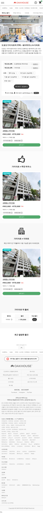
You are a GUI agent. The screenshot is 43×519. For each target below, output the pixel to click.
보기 (34, 319)
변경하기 (35, 64)
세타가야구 (36, 435)
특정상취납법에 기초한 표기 (11, 375)
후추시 (32, 442)
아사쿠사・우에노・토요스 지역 (10, 431)
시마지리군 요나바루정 (7, 503)
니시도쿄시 (20, 446)
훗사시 (33, 446)
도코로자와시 (32, 451)
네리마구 (11, 440)
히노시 (30, 444)
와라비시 (26, 453)
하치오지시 (4, 442)
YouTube (29, 392)
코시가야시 (4, 453)
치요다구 (4, 433)
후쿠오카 (4, 497)
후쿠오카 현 (5, 495)
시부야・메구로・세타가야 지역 (10, 427)
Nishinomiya (36, 485)
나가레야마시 (20, 459)
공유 (36, 93)
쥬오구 (9, 433)
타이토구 (34, 433)
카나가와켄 (4, 462)
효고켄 (3, 483)
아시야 (3, 487)
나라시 (3, 492)
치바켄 (3, 456)
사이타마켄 (4, 449)
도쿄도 (3, 419)
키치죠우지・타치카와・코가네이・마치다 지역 (14, 421)
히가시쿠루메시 (6, 446)
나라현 (3, 490)
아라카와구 (37, 438)
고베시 (18, 485)
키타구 (30, 438)
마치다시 (17, 444)
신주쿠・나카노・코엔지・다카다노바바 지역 (13, 425)
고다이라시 (27, 446)
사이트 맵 (10, 382)
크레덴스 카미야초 (9, 131)
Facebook (14, 392)
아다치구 (18, 440)
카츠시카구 (25, 440)
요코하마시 (4, 464)
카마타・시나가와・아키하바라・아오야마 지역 (14, 429)
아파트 (27, 13)
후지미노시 (20, 453)
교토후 (3, 472)
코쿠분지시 (37, 444)
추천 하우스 (17, 13)
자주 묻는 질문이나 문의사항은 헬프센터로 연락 (23, 359)
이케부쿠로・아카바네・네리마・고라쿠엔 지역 (14, 423)
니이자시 (24, 451)
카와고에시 (12, 453)
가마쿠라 (28, 464)
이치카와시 (4, 459)
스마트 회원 (32, 378)
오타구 (29, 435)
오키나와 (4, 501)
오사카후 (4, 477)
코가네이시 (24, 444)
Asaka (32, 453)
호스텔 (11, 385)
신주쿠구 (22, 433)
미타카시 (26, 442)
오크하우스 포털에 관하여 (11, 371)
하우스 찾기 (5, 13)
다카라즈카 (4, 485)
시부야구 (4, 438)
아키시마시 (4, 444)
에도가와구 (32, 440)
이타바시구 (4, 440)
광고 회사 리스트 (32, 382)
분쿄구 (28, 433)
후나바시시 (12, 459)
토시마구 (24, 438)
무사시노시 (20, 442)
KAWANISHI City (26, 485)
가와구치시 (12, 451)
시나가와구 (16, 435)
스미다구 (4, 435)
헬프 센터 (10, 378)
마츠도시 (28, 459)
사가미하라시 (20, 464)
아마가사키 (12, 485)
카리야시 (4, 469)
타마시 (13, 446)
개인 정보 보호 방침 (32, 375)
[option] (21, 114)
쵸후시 (11, 444)
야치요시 (34, 459)
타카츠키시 (15, 480)
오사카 (3, 480)
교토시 (3, 474)
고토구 (9, 435)
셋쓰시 (8, 480)
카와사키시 (12, 464)
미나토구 (15, 433)
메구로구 (23, 435)
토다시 (18, 451)
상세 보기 (21, 145)
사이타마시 (4, 451)
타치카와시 (12, 442)
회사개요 (32, 371)
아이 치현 (4, 467)
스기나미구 (17, 438)
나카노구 (10, 438)
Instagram (22, 392)
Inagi (38, 446)
